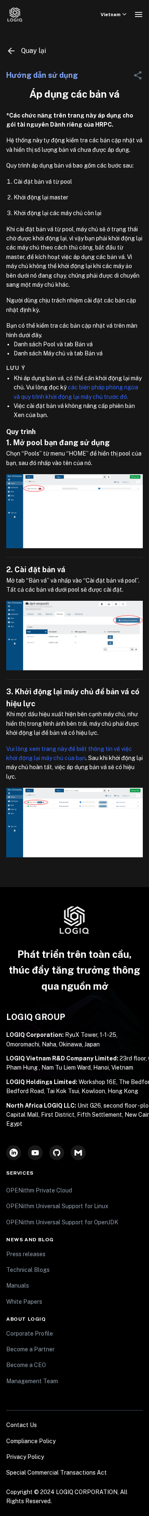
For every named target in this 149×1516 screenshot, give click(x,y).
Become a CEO (26, 1365)
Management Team (32, 1381)
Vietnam (110, 14)
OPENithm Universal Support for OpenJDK (62, 1222)
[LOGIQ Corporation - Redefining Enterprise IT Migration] (15, 14)
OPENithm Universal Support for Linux (57, 1206)
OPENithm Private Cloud (39, 1190)
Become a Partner (30, 1349)
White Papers (24, 1301)
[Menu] (138, 14)
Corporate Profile (29, 1333)
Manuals (17, 1285)
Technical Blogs (28, 1270)
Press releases (26, 1254)
